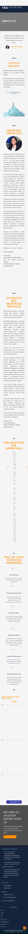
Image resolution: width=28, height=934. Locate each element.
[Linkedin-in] (19, 4)
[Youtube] (16, 4)
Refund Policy (3, 924)
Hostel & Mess (14, 613)
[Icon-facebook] (9, 4)
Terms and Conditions (5, 921)
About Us (2, 912)
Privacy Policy (3, 919)
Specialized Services (14, 674)
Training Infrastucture (14, 593)
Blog (2, 915)
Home (2, 910)
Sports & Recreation (14, 656)
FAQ (2, 917)
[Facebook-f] (2, 904)
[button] (14, 1)
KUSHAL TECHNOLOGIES (18, 931)
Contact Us (3, 926)
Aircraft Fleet (14, 575)
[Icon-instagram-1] (12, 4)
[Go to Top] (24, 928)
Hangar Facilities (14, 635)
